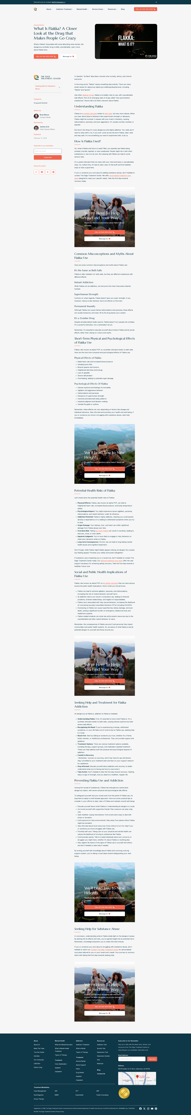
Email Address (123, 1055)
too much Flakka (101, 531)
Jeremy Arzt (44, 127)
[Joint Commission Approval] (124, 1093)
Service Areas (97, 9)
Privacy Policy (60, 1111)
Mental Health (82, 9)
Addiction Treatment (64, 9)
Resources (112, 9)
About (48, 9)
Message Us (67, 56)
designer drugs (88, 95)
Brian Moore (44, 115)
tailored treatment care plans (112, 561)
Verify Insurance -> (58, 2)
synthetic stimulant (90, 114)
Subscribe (48, 157)
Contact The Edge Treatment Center (104, 950)
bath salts (108, 114)
